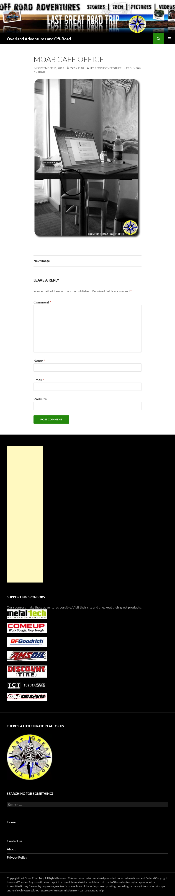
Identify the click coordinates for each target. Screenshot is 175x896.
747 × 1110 (77, 68)
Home (11, 822)
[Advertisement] (25, 514)
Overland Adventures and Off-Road (39, 38)
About (11, 849)
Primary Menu (169, 38)
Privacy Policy (17, 857)
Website (40, 399)
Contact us (14, 841)
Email (38, 380)
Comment (42, 302)
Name (39, 360)
